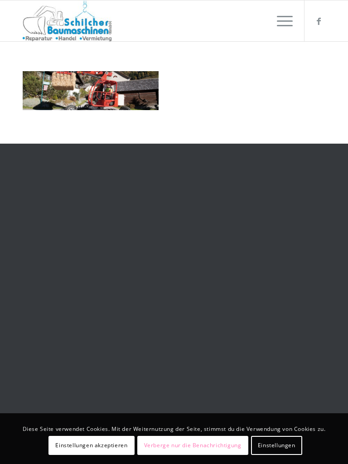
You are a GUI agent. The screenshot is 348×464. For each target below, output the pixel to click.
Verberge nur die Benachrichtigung (193, 445)
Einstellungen (276, 445)
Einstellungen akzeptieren (91, 445)
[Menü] (280, 20)
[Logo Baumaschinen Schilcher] (67, 20)
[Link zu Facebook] (318, 21)
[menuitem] (280, 20)
